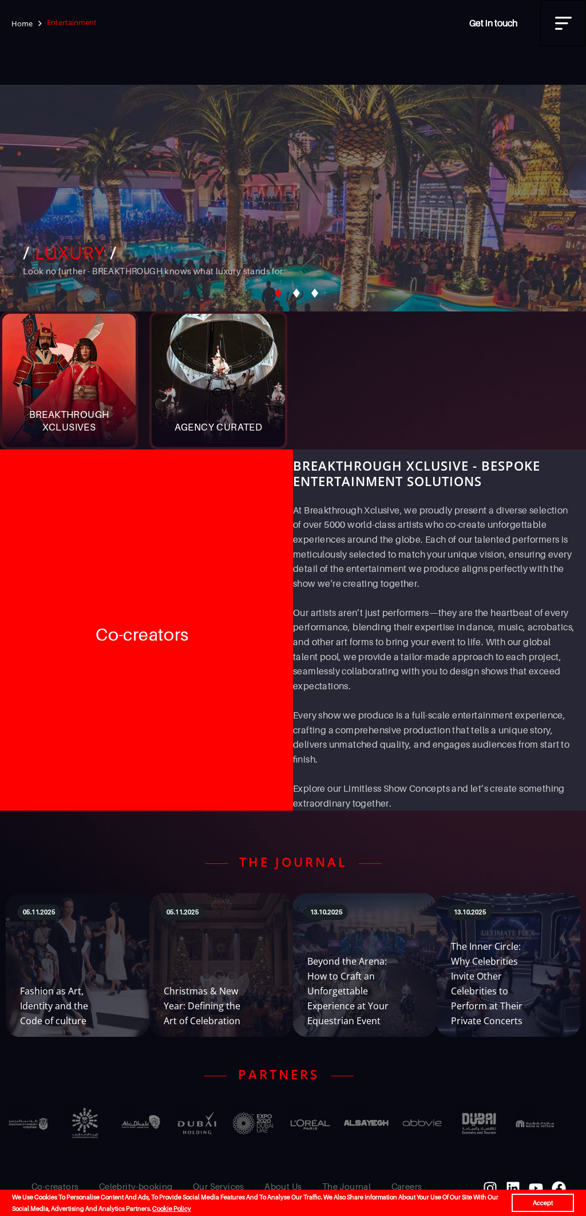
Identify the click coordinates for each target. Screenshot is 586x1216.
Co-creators (54, 1186)
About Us (283, 1186)
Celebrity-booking (136, 1186)
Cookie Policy (171, 1209)
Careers (406, 1186)
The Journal (346, 1186)
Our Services (218, 1186)
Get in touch (493, 23)
